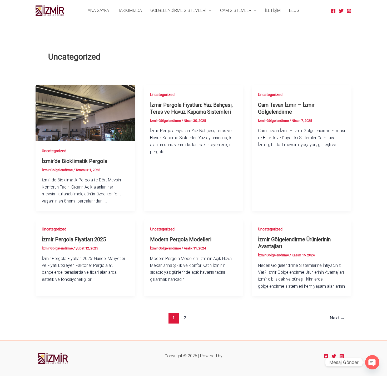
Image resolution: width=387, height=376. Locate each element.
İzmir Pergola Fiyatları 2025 (74, 239)
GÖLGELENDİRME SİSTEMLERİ (178, 10)
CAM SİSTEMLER (235, 10)
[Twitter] (341, 10)
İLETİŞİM (273, 10)
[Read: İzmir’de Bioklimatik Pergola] (85, 112)
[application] (209, 10)
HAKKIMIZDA (129, 10)
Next (337, 317)
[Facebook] (333, 10)
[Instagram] (349, 10)
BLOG (294, 10)
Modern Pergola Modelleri (180, 239)
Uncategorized (54, 151)
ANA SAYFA (98, 10)
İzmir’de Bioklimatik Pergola (74, 161)
